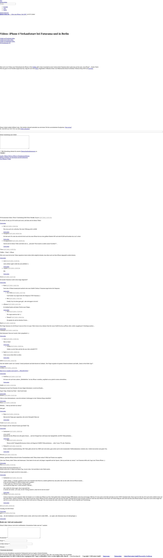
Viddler (34, 67)
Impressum (106, 556)
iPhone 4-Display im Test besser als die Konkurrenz (14, 157)
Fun (1, 159)
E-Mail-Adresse (5, 544)
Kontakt (5, 7)
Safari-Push (127, 556)
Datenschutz (118, 556)
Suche (5, 10)
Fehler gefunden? (25, 129)
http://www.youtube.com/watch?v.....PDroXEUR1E (14, 371)
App (4, 8)
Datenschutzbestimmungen (28, 151)
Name (2, 540)
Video (9, 159)
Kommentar (3, 537)
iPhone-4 (4, 159)
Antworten (3, 223)
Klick (36, 68)
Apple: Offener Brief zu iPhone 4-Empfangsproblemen (14, 156)
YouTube (90, 68)
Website (2, 547)
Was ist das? (68, 127)
